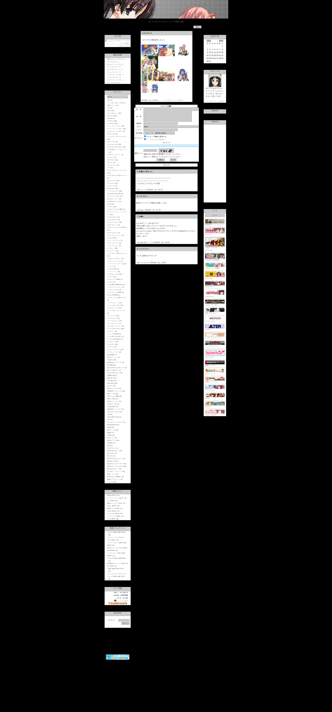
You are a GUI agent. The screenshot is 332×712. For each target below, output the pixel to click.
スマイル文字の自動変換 (155, 139)
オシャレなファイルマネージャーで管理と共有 (166, 22)
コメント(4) (163, 100)
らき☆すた (173, 100)
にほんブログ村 (125, 46)
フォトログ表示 (122, 601)
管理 (181, 100)
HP (150, 242)
